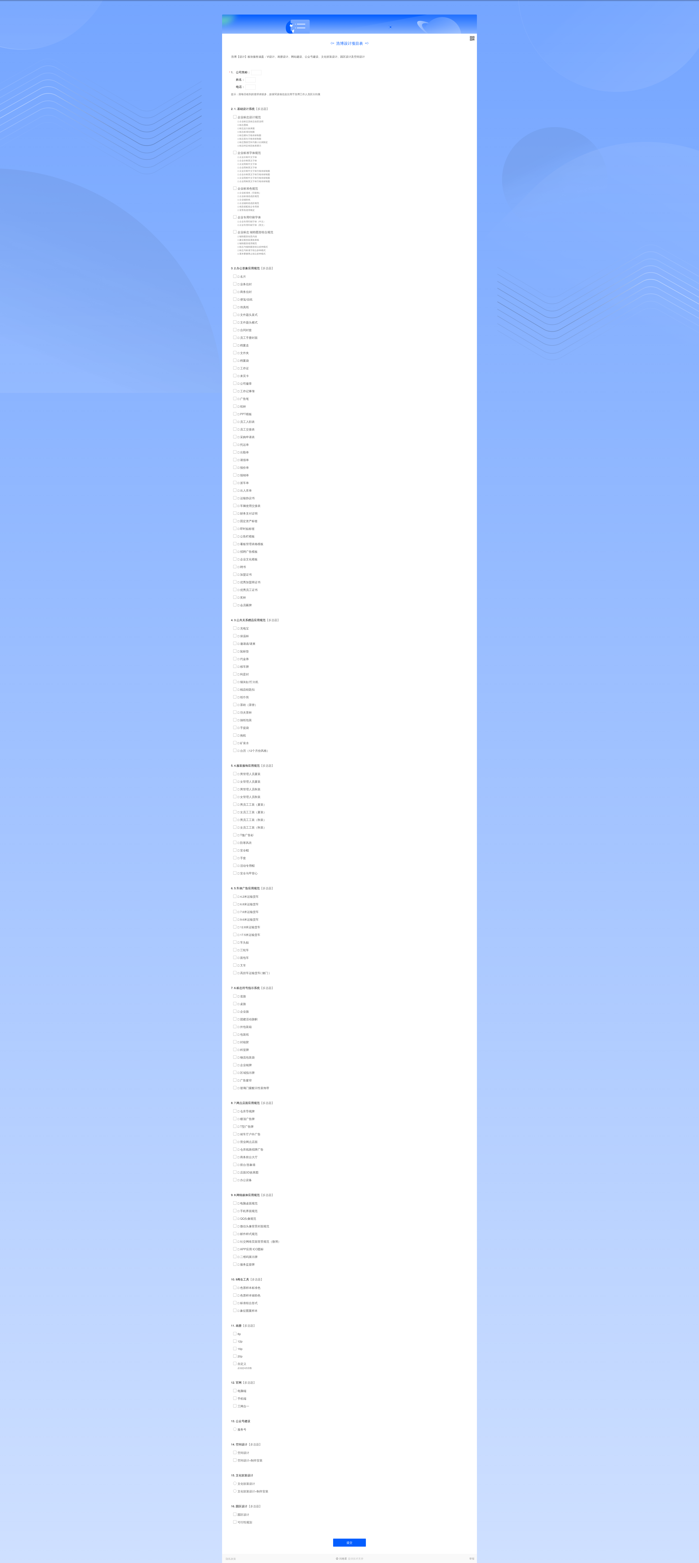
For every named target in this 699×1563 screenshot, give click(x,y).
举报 (471, 1558)
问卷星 (343, 1558)
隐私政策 (231, 1558)
